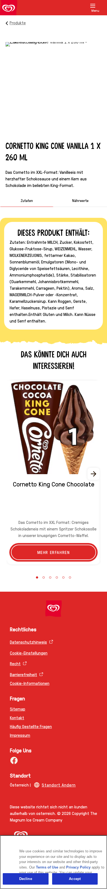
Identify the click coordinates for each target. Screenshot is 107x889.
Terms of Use (47, 867)
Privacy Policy (78, 867)
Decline (25, 879)
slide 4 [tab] (57, 577)
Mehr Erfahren (53, 552)
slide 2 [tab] (44, 577)
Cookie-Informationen (29, 683)
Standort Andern (59, 785)
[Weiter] (93, 473)
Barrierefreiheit (23, 674)
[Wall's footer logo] (53, 608)
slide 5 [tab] (63, 577)
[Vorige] (13, 473)
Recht (15, 663)
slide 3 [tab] (50, 577)
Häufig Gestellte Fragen (31, 726)
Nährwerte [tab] (80, 200)
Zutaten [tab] (27, 200)
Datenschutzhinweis (28, 642)
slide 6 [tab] (70, 577)
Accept (75, 879)
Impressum (20, 735)
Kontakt (17, 717)
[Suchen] (86, 7)
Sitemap (17, 709)
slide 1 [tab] (37, 577)
